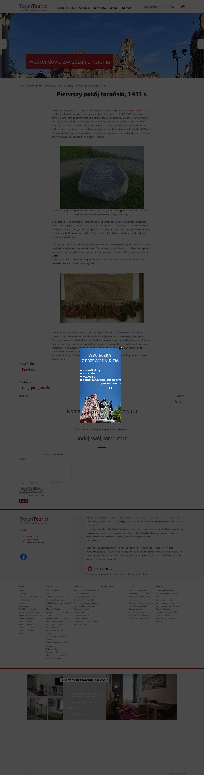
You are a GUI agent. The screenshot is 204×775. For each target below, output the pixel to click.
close (120, 348)
